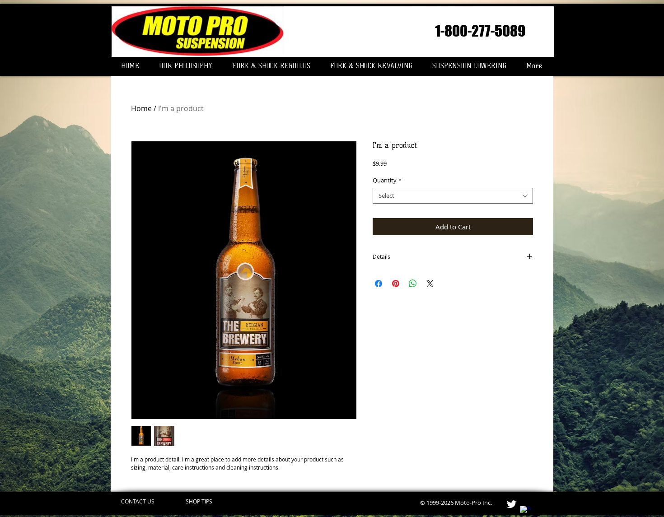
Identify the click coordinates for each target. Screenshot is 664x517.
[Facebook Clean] (525, 511)
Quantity (387, 180)
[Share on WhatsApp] (412, 283)
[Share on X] (430, 283)
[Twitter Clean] (511, 504)
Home (141, 108)
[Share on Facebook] (378, 283)
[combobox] (453, 196)
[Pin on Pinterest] (395, 283)
